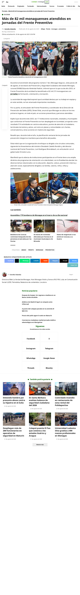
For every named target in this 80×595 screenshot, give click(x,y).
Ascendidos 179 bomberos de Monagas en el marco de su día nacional (38, 215)
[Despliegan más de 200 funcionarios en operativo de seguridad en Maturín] (14, 419)
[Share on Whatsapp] (20, 38)
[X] (77, 274)
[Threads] (31, 366)
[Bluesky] (49, 366)
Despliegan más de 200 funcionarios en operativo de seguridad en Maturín (13, 432)
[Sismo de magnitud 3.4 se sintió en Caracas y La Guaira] (67, 226)
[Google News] (49, 356)
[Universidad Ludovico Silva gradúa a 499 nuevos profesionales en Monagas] (66, 419)
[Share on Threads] (34, 38)
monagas (54, 29)
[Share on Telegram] (31, 38)
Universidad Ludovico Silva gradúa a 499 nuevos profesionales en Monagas (65, 432)
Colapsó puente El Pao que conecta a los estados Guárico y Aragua (39, 432)
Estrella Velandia (10, 29)
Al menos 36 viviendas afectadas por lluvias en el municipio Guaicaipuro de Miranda (43, 238)
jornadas (14, 94)
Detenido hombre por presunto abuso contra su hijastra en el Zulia (14, 400)
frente (48, 29)
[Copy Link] (38, 38)
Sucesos (7, 14)
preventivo (62, 29)
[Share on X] (16, 38)
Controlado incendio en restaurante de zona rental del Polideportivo (65, 401)
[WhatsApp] (31, 356)
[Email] (4, 127)
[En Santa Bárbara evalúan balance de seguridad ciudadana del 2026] (40, 388)
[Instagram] (31, 346)
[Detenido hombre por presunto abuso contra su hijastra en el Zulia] (14, 388)
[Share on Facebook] (13, 38)
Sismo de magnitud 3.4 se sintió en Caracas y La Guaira (66, 237)
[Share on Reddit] (27, 38)
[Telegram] (49, 346)
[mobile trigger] (3, 2)
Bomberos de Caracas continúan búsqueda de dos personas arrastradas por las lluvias (20, 238)
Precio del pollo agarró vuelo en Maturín (37, 315)
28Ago (43, 29)
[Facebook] (75, 274)
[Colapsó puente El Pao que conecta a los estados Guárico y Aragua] (40, 419)
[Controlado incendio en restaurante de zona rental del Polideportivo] (66, 388)
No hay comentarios (8, 32)
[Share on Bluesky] (4, 122)
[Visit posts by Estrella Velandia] (4, 274)
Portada (4, 11)
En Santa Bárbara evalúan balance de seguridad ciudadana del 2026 (39, 401)
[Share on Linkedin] (23, 38)
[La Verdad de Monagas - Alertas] (40, 2)
